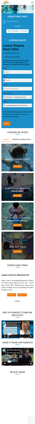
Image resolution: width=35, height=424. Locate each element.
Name (5, 68)
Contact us (22, 295)
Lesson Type (7, 93)
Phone (5, 85)
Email (4, 76)
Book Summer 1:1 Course (17, 31)
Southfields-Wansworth (13, 21)
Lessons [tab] (6, 139)
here (30, 114)
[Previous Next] (17, 6)
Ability (5, 101)
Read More (17, 166)
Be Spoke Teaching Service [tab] (21, 139)
